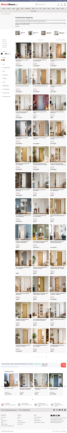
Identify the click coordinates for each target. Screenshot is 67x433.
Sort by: (60, 39)
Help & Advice (60, 0)
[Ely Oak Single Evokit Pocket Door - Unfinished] (58, 77)
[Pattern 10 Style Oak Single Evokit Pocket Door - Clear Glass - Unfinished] (41, 232)
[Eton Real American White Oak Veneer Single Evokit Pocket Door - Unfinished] (58, 258)
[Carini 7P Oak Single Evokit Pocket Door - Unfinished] (58, 51)
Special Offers (33, 11)
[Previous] (2, 387)
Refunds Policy (37, 418)
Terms (53, 431)
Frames (49, 8)
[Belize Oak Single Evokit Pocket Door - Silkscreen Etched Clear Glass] (58, 232)
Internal (8, 8)
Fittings (57, 8)
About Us (19, 417)
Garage (44, 8)
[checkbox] (7, 41)
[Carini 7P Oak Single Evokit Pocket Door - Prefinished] (58, 128)
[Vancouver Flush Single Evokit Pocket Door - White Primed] (41, 51)
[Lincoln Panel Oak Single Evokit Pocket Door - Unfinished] (41, 336)
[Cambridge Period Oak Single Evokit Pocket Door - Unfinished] (23, 310)
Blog (56, 0)
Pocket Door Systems (7, 13)
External (4, 8)
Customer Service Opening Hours (7, 425)
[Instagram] (57, 410)
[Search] (36, 4)
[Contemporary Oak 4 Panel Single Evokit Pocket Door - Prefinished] (58, 284)
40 (46, 357)
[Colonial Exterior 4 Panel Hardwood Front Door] (56, 380)
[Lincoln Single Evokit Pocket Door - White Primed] (23, 128)
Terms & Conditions (38, 417)
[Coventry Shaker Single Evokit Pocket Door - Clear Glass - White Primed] (41, 310)
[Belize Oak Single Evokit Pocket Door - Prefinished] (41, 128)
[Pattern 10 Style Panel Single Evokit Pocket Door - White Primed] (23, 102)
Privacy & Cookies (37, 420)
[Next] (65, 387)
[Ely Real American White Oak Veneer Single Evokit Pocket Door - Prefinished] (41, 154)
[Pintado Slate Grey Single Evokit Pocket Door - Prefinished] (23, 258)
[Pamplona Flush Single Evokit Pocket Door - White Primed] (58, 336)
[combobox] (46, 4)
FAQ (18, 418)
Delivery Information (21, 422)
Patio (40, 8)
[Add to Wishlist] (30, 44)
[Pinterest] (62, 410)
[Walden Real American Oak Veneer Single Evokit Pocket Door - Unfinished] (41, 284)
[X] (65, 410)
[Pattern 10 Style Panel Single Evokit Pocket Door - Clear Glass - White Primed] (58, 154)
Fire (37, 8)
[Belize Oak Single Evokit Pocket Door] (23, 77)
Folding (33, 8)
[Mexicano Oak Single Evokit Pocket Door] (41, 77)
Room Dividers (27, 8)
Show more (17, 26)
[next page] (49, 357)
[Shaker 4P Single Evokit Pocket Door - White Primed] (41, 180)
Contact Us (20, 420)
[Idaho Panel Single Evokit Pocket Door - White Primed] (23, 284)
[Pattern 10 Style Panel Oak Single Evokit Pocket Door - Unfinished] (41, 258)
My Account (3, 417)
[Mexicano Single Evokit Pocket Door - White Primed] (23, 51)
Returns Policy (20, 424)
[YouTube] (60, 410)
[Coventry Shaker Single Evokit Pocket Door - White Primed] (58, 180)
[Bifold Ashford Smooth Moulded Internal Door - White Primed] (26, 380)
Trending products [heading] (9, 371)
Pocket (17, 8)
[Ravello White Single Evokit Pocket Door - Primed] (58, 310)
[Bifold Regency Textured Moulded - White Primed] (41, 380)
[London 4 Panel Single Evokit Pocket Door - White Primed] (41, 206)
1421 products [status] (40, 39)
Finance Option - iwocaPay (39, 422)
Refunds (56, 431)
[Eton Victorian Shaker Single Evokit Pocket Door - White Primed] (23, 232)
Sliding (13, 8)
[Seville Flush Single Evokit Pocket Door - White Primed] (58, 102)
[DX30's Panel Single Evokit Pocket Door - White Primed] (23, 180)
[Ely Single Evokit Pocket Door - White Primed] (41, 102)
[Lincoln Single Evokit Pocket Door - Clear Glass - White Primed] (23, 206)
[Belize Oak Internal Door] (11, 380)
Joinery (53, 8)
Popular (62, 8)
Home (2, 13)
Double (22, 8)
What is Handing (4, 424)
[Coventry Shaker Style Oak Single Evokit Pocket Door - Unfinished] (23, 336)
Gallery (65, 0)
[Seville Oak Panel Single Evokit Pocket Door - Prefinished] (23, 154)
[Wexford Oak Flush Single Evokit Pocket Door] (58, 206)
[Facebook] (54, 410)
